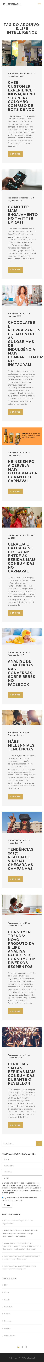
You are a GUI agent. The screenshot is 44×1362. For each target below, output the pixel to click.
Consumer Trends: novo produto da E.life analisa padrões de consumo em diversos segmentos (22, 949)
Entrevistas (8, 1306)
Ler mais (15, 154)
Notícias (7, 1328)
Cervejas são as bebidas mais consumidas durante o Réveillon (22, 1073)
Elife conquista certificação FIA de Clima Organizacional (17, 1222)
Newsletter (8, 1321)
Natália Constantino (20, 73)
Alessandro (16, 313)
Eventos (7, 1314)
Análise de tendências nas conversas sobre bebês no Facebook (21, 673)
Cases (6, 1292)
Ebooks (7, 1299)
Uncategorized (9, 1335)
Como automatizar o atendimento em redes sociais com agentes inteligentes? (19, 1267)
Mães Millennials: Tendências (22, 745)
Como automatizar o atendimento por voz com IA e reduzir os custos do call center (21, 1257)
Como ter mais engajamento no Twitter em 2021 (23, 214)
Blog (5, 1285)
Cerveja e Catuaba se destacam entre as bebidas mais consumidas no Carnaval (22, 557)
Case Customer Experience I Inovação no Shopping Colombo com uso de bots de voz (21, 96)
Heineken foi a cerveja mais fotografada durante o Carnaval (22, 471)
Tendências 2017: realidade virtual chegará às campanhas (20, 859)
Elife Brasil (12, 4)
